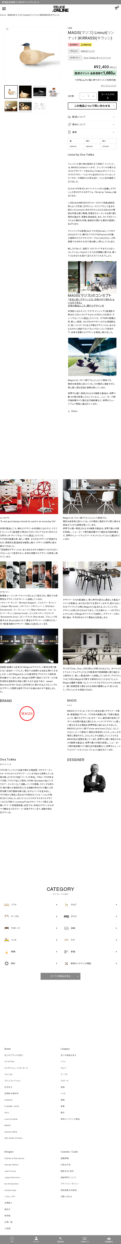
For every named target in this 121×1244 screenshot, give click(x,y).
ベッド (63, 1093)
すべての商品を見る (60, 976)
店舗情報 (65, 1158)
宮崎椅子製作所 (11, 1093)
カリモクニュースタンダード (16, 1068)
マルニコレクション (12, 1081)
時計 (63, 1113)
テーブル (64, 1074)
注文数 (71, 96)
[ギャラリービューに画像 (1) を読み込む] (10, 91)
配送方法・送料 (67, 1171)
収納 (63, 1087)
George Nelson (11, 1165)
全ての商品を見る (68, 1055)
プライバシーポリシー (70, 1184)
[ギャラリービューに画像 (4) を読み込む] (54, 91)
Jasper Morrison (12, 1177)
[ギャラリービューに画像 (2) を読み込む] (25, 91)
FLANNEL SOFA (11, 1106)
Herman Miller (10, 1132)
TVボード (65, 1081)
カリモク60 (9, 1061)
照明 (63, 1100)
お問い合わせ (66, 1196)
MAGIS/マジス (88, 51)
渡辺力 (7, 1209)
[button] (92, 117)
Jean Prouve (10, 1171)
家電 (63, 1106)
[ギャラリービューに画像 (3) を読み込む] (39, 91)
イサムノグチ (9, 1196)
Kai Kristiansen (11, 1184)
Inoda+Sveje (10, 1190)
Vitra (6, 1113)
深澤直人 (8, 1203)
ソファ (63, 1061)
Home (3, 15)
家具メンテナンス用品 (70, 1119)
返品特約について (68, 1177)
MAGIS (7, 1125)
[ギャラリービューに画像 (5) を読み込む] (10, 106)
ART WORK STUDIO (13, 1138)
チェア (63, 1068)
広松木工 (8, 1087)
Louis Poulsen (11, 1119)
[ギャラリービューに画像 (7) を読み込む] (39, 106)
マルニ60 (8, 1074)
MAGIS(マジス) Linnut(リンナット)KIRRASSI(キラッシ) (33, 15)
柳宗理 (7, 1216)
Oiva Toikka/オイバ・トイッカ (97, 58)
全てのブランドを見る (13, 1055)
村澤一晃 (8, 1222)
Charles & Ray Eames (14, 1158)
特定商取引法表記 (69, 1190)
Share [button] (74, 411)
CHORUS (8, 1100)
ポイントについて (109, 86)
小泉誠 (7, 1228)
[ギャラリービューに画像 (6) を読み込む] (25, 106)
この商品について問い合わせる (92, 105)
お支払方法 (66, 1165)
